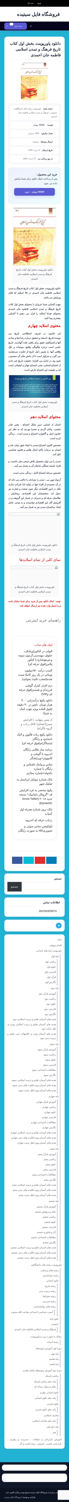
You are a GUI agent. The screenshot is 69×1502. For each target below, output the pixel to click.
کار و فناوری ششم (46, 1232)
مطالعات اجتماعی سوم (44, 1069)
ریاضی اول (50, 961)
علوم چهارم (50, 1112)
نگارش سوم (50, 1075)
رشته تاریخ (50, 1286)
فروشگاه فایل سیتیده (13, 1497)
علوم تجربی (53, 1403)
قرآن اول (51, 977)
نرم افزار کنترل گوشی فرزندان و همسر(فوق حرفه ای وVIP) (35, 690)
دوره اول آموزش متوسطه (49, 1348)
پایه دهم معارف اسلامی (44, 1420)
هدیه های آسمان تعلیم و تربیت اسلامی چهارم (33, 1132)
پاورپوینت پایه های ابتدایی (49, 950)
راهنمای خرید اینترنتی (43, 620)
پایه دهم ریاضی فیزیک (45, 1381)
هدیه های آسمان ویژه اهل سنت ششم (37, 1257)
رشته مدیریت (49, 1301)
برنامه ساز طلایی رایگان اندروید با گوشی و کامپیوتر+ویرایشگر (37, 754)
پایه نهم (55, 1353)
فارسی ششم (49, 1227)
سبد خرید (16, 26)
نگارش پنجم (50, 1179)
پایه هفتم (54, 1364)
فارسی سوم (49, 1064)
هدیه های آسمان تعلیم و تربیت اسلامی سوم (34, 1080)
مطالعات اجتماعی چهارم (43, 1122)
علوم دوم (51, 1003)
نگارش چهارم (49, 1127)
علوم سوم (50, 1059)
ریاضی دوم (50, 998)
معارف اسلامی (51, 1415)
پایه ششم (54, 1201)
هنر (54, 1432)
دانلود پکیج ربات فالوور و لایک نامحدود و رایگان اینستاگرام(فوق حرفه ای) (34, 739)
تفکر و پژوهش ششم (45, 1211)
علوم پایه (54, 1318)
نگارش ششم (49, 1242)
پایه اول (55, 956)
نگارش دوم (50, 1014)
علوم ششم (50, 1221)
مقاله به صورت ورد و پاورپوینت (46, 1336)
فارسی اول (50, 971)
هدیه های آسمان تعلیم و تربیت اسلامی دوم (34, 1019)
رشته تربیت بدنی (47, 1291)
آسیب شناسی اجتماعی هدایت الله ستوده (32, 1312)
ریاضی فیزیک (52, 1375)
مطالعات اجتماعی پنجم (44, 1174)
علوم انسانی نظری (49, 1392)
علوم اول (51, 966)
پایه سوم (54, 1044)
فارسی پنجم (49, 1169)
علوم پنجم (51, 1164)
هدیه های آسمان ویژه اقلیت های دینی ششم (34, 1252)
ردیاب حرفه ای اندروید (38, 820)
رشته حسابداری (51, 1275)
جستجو (58, 878)
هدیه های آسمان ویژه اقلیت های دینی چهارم (33, 1137)
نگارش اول (50, 982)
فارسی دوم (50, 1009)
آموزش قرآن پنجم (47, 1154)
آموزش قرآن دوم (47, 993)
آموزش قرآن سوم (47, 1049)
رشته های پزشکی (50, 1270)
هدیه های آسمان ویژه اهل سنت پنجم (37, 1195)
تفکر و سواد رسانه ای (45, 1386)
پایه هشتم (54, 1358)
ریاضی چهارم (49, 1107)
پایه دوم (55, 988)
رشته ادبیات (53, 1342)
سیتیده (36, 142)
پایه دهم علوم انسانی (45, 1397)
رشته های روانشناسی (45, 1306)
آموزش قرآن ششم (46, 1206)
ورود (39, 3)
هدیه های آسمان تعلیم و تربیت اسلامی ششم (33, 1247)
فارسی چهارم (49, 1117)
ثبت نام (30, 3)
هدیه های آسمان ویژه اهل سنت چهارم (36, 1142)
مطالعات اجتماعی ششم (43, 1237)
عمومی (53, 112)
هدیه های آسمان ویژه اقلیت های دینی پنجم (34, 1190)
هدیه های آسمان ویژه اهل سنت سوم (37, 1090)
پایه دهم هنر (53, 1426)
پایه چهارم (54, 1096)
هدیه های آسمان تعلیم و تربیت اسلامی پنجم (34, 1184)
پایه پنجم (54, 1148)
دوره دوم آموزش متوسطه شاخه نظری (42, 1370)
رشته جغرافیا (49, 1296)
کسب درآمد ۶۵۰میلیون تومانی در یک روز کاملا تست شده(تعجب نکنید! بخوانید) (35, 675)
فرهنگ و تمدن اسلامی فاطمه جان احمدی (35, 1329)
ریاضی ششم (49, 1216)
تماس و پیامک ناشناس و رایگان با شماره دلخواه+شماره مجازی (38, 769)
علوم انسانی (52, 1280)
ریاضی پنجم (50, 1159)
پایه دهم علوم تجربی (45, 1409)
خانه (59, 939)
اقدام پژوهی (55, 945)
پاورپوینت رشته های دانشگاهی (27, 108)
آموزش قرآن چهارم (46, 1101)
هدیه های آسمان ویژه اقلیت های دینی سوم (34, 1085)
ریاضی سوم (50, 1054)
